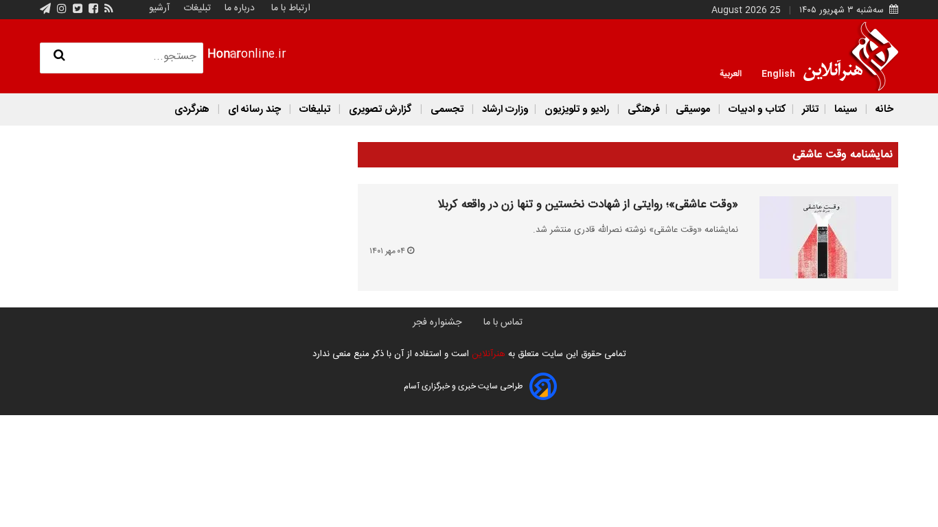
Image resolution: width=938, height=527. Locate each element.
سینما (846, 109)
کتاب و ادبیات (756, 109)
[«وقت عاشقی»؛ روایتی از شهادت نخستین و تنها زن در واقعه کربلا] (817, 237)
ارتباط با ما (290, 8)
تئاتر (809, 109)
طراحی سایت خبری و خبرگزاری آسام (463, 386)
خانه (883, 109)
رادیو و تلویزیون (577, 109)
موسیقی (693, 109)
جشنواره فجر (437, 322)
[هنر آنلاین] (850, 56)
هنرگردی (192, 109)
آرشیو (159, 8)
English (778, 73)
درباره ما (240, 8)
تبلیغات (196, 8)
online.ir (246, 54)
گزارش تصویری (380, 109)
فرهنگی (642, 109)
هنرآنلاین (487, 354)
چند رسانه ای (254, 109)
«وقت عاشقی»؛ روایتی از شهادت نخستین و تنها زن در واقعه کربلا (587, 205)
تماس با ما (503, 322)
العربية (731, 73)
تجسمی (447, 109)
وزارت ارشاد (504, 109)
